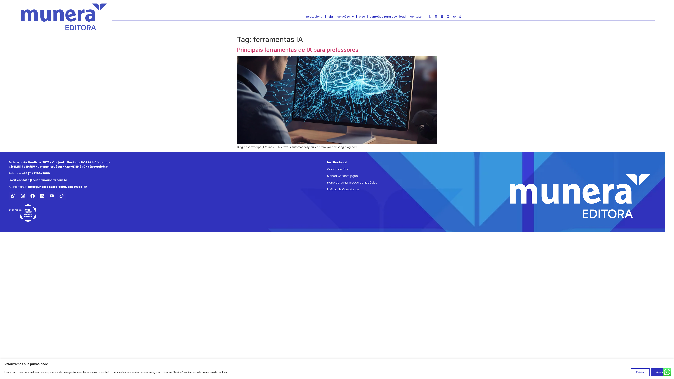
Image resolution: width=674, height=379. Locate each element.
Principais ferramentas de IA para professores (297, 49)
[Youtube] (454, 16)
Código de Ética (338, 169)
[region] (337, 369)
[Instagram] (436, 16)
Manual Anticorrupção (342, 176)
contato (416, 16)
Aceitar (660, 372)
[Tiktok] (460, 16)
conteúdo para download (388, 16)
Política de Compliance (343, 189)
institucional (314, 16)
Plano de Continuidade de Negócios (352, 183)
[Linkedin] (448, 16)
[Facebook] (442, 16)
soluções (343, 16)
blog (362, 16)
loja (330, 16)
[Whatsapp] (429, 16)
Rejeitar (640, 372)
